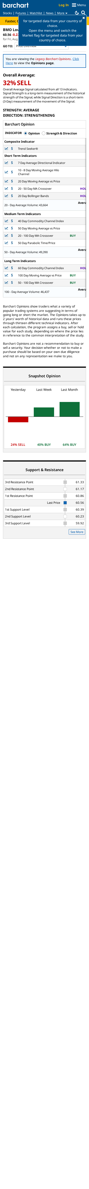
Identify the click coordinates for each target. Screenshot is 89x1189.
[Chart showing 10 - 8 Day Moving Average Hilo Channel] (7, 172)
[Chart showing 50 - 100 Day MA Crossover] (7, 283)
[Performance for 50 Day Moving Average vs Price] (11, 228)
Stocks (7, 13)
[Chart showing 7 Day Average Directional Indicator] (7, 163)
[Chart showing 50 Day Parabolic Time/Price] (7, 243)
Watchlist (36, 13)
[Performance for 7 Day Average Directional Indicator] (11, 163)
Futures (21, 13)
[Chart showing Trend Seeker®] (7, 149)
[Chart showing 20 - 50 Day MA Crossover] (7, 189)
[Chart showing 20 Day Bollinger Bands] (7, 196)
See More (77, 532)
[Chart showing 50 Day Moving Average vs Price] (7, 228)
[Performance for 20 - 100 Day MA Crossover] (11, 236)
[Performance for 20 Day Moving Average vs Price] (11, 181)
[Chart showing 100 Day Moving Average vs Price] (7, 275)
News (49, 13)
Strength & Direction (61, 133)
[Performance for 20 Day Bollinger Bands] (11, 196)
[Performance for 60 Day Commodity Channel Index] (11, 268)
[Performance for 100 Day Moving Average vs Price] (11, 275)
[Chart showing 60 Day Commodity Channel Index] (7, 268)
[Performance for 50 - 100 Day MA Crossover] (11, 283)
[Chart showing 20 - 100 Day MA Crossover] (7, 236)
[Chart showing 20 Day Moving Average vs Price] (7, 181)
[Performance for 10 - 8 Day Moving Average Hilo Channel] (11, 172)
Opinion (34, 133)
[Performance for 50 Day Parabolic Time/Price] (11, 243)
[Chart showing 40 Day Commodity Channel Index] (7, 221)
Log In (64, 5)
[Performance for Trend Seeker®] (11, 149)
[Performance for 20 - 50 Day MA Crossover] (11, 189)
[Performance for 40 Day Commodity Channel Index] (11, 221)
